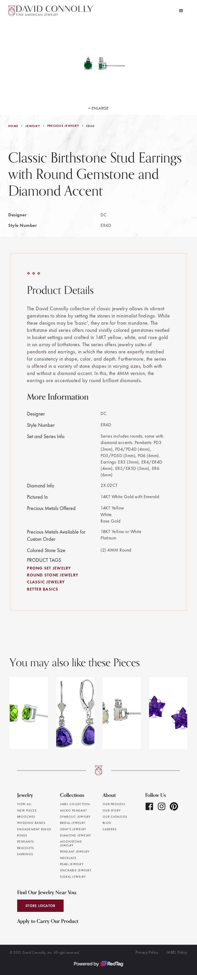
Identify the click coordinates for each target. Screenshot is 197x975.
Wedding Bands (31, 823)
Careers (109, 829)
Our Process (114, 804)
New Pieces (27, 810)
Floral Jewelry (73, 877)
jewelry (32, 126)
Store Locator (40, 905)
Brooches (26, 816)
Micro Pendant (73, 810)
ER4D (90, 126)
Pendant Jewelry (75, 851)
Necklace (68, 858)
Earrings (25, 854)
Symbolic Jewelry (75, 816)
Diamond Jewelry (75, 835)
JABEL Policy (176, 952)
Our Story (112, 810)
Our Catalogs (115, 816)
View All (24, 804)
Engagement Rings (34, 829)
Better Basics (42, 589)
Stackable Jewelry (75, 870)
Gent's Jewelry (73, 829)
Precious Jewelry (63, 126)
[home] (50, 11)
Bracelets (25, 848)
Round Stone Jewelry (52, 575)
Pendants (25, 841)
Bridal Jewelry (72, 823)
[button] (181, 10)
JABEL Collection (75, 804)
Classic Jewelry (46, 582)
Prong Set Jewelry (49, 568)
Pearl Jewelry (71, 864)
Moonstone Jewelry (71, 843)
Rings (22, 835)
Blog (107, 823)
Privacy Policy (146, 952)
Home (13, 126)
